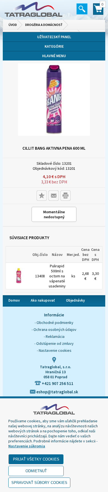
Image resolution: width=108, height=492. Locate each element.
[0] (98, 11)
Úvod (13, 25)
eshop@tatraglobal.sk (56, 391)
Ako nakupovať (43, 300)
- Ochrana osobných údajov (54, 329)
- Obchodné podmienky (54, 322)
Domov (14, 300)
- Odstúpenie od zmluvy (54, 343)
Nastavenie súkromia (26, 446)
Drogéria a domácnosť (44, 25)
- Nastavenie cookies (54, 350)
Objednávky (75, 300)
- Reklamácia (54, 336)
